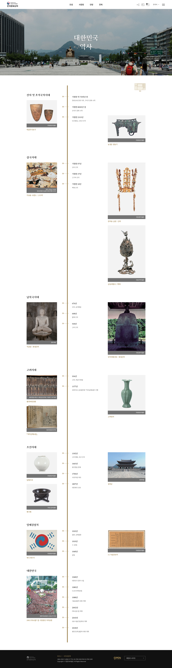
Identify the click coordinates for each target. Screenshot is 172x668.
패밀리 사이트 (131, 658)
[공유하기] (138, 4)
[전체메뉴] (163, 5)
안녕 (71, 4)
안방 (91, 4)
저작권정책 (67, 656)
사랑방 (81, 4)
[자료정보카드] (147, 4)
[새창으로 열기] (117, 658)
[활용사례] (143, 4)
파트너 (59, 656)
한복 (101, 4)
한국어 (155, 4)
